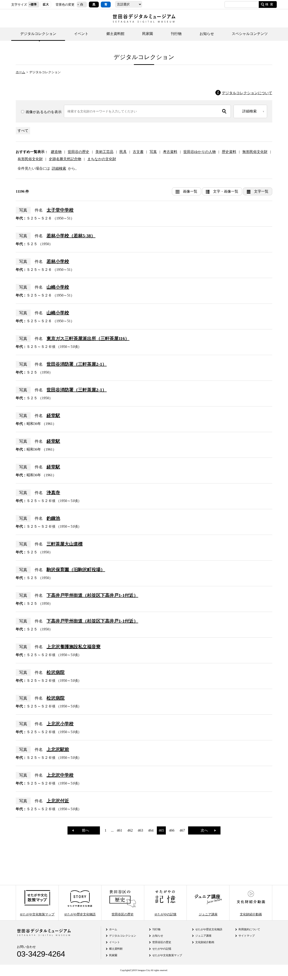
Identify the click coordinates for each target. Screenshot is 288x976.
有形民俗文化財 (30, 159)
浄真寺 (53, 492)
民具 (123, 152)
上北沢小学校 (60, 723)
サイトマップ (246, 935)
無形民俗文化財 (255, 152)
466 (171, 830)
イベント (81, 34)
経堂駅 (53, 415)
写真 (153, 152)
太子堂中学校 (60, 210)
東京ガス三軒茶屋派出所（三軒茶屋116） (88, 338)
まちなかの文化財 (101, 159)
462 (130, 830)
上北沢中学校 (60, 775)
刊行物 (176, 34)
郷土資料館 (115, 34)
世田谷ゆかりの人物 (199, 152)
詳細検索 (59, 168)
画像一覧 (190, 191)
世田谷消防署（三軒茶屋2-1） (77, 364)
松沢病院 (56, 672)
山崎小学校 (58, 287)
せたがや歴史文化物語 (80, 914)
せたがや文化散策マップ (37, 914)
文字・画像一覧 (225, 191)
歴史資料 (229, 152)
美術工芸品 (104, 152)
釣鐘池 (53, 518)
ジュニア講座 (208, 914)
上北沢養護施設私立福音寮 (74, 646)
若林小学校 (58, 261)
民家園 (147, 34)
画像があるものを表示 (43, 112)
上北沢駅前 (58, 749)
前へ (83, 830)
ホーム (20, 72)
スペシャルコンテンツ (250, 34)
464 (150, 830)
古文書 (138, 152)
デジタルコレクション (38, 34)
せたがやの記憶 (165, 914)
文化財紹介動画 (251, 914)
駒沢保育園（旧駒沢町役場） (76, 569)
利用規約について (249, 929)
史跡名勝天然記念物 (65, 159)
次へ (206, 830)
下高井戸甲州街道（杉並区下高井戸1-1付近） (92, 595)
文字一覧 (261, 191)
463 (140, 830)
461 (119, 830)
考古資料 (170, 152)
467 (182, 830)
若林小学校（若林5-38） (71, 235)
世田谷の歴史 (78, 152)
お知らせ (207, 34)
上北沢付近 (58, 800)
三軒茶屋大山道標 (65, 543)
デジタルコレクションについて (247, 93)
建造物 (56, 152)
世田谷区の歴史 (123, 914)
